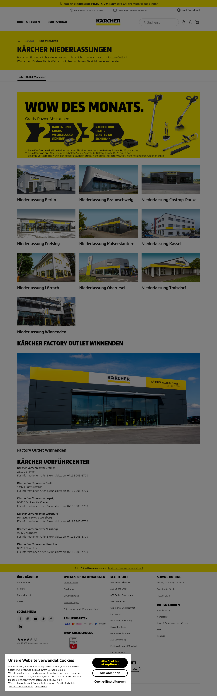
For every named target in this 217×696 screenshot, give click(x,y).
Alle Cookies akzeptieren (110, 663)
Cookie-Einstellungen (110, 681)
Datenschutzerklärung (21, 686)
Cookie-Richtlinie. (66, 683)
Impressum (41, 686)
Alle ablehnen (110, 673)
